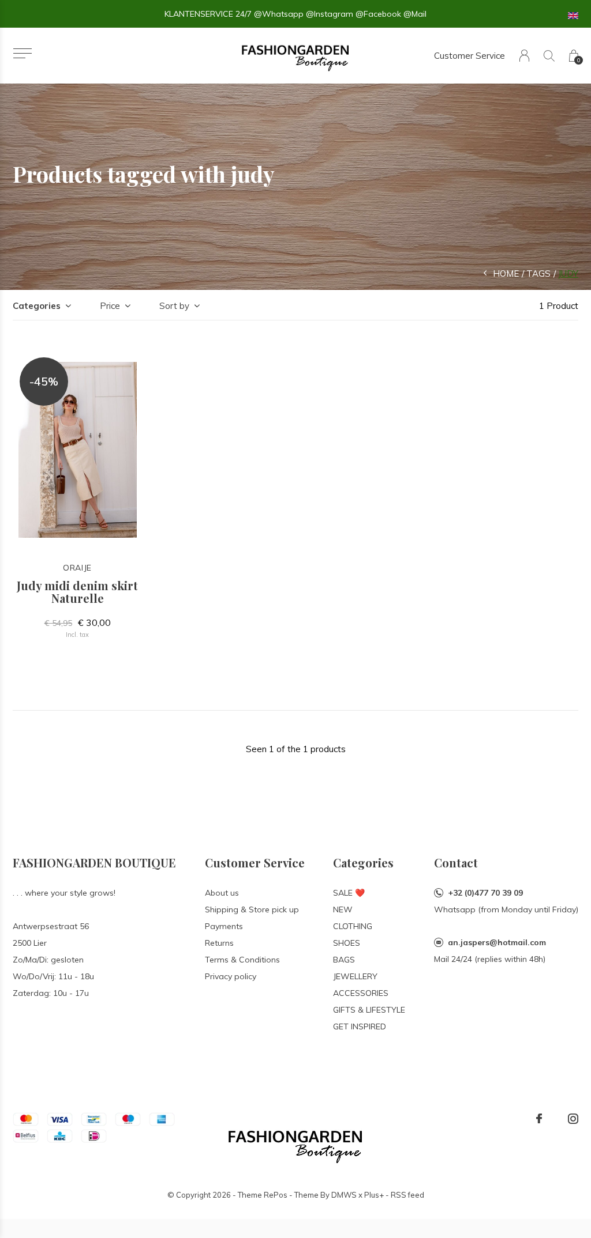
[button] (22, 53)
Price (110, 305)
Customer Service (469, 55)
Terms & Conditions (242, 959)
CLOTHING (352, 926)
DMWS (344, 1194)
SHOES (346, 943)
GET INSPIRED (359, 1026)
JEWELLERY (355, 976)
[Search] (549, 56)
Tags (538, 273)
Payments (224, 926)
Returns (219, 943)
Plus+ (374, 1194)
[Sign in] (524, 56)
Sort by (174, 305)
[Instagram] (573, 1118)
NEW (343, 909)
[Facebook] (539, 1118)
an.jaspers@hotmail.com (497, 942)
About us (222, 893)
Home (506, 273)
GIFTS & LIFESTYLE (369, 1010)
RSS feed (407, 1194)
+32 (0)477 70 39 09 (485, 893)
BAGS (344, 959)
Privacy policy (230, 976)
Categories (37, 305)
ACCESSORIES (360, 993)
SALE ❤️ (349, 893)
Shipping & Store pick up (252, 909)
